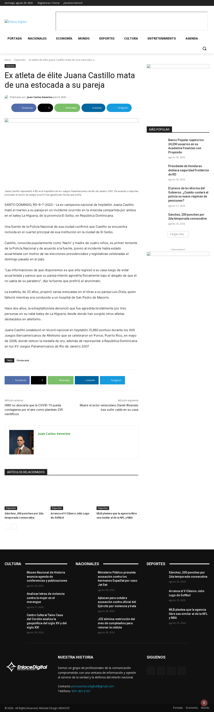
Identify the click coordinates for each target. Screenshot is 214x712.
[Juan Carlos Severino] (7, 97)
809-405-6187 (81, 691)
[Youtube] (207, 3)
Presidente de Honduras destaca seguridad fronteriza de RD (188, 170)
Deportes (19, 60)
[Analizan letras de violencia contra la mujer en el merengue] (14, 598)
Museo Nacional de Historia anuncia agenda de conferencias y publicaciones (47, 576)
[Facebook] (189, 3)
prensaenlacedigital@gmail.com (92, 686)
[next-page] (14, 526)
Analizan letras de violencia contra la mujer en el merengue (46, 598)
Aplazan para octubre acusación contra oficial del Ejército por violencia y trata (117, 602)
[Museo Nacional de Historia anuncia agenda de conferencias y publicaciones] (14, 577)
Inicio (8, 60)
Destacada (23, 360)
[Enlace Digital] (29, 21)
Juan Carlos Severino (39, 97)
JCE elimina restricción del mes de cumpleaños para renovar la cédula (116, 623)
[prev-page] (7, 526)
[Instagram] (195, 3)
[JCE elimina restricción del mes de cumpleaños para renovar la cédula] (85, 623)
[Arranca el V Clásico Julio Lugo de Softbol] (71, 495)
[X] (201, 3)
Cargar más (177, 234)
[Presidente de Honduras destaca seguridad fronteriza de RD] (156, 170)
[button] (204, 48)
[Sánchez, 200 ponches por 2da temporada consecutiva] (25, 495)
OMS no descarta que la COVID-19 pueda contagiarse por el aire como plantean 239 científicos (34, 409)
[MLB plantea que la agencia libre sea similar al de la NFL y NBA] (117, 495)
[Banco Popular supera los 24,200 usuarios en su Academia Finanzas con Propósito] (156, 144)
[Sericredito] (178, 67)
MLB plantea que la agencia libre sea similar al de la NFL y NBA (188, 613)
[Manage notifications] (204, 702)
